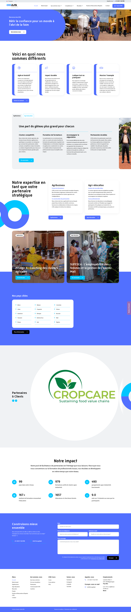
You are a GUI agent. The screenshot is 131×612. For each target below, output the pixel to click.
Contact (108, 5)
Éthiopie (39, 313)
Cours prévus (51, 582)
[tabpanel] (65, 143)
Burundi (58, 313)
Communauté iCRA (35, 586)
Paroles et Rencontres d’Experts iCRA (20, 594)
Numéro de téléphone (64, 531)
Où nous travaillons (35, 582)
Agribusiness (54, 217)
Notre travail (44, 5)
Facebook (69, 580)
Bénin (19, 305)
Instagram (69, 582)
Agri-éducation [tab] (28, 116)
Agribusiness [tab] (17, 115)
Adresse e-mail (93, 531)
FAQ (49, 584)
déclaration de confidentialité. (98, 558)
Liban (19, 309)
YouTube (69, 586)
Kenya (19, 322)
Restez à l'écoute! (129, 308)
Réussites (14, 589)
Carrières (32, 589)
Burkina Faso (40, 318)
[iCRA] (12, 5)
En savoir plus (24, 160)
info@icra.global (37, 541)
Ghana (58, 309)
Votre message (62, 538)
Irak (38, 322)
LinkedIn (69, 584)
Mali (57, 318)
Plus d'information (19, 332)
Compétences (68, 6)
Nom (59, 523)
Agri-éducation (91, 217)
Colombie (58, 305)
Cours (49, 580)
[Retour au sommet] (128, 609)
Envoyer (111, 558)
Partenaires (33, 584)
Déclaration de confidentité (70, 609)
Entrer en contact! (19, 100)
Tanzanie (20, 318)
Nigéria (58, 322)
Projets (14, 591)
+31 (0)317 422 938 (119, 1)
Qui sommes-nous (55, 6)
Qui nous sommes (35, 580)
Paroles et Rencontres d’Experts (94, 5)
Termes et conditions (59, 609)
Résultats (79, 6)
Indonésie (20, 313)
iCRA (23, 609)
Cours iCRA (119, 6)
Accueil (36, 5)
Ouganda (39, 309)
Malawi (39, 305)
